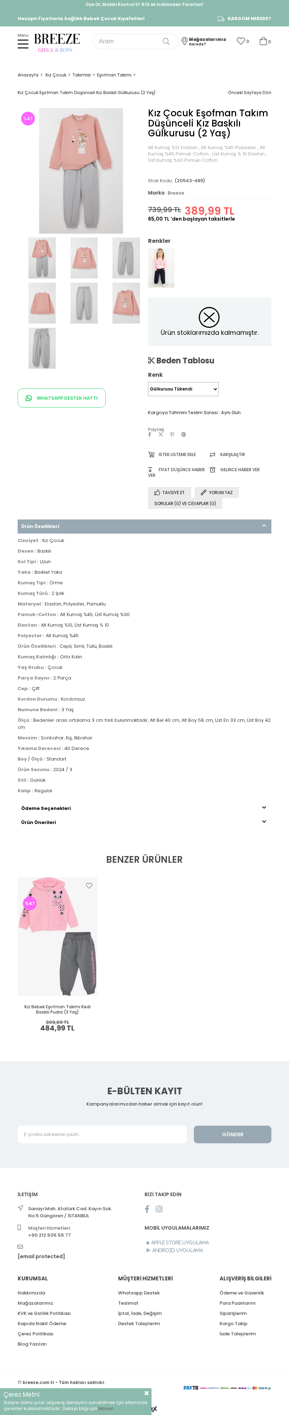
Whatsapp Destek (139, 1293)
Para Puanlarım (238, 1303)
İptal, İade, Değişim (140, 1313)
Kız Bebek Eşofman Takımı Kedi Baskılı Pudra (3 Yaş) (57, 1009)
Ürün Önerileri (38, 822)
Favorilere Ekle (89, 885)
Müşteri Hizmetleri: (49, 1231)
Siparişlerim (233, 1313)
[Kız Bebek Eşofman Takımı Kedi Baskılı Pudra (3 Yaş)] (58, 936)
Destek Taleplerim (139, 1323)
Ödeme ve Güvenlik (242, 1293)
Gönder (233, 1134)
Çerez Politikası (36, 1333)
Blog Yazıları (32, 1344)
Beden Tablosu (184, 360)
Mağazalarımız (35, 1303)
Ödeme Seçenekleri (46, 808)
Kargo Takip (233, 1323)
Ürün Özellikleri (40, 526)
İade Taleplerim (238, 1333)
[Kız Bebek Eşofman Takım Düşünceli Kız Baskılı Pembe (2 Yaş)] (161, 268)
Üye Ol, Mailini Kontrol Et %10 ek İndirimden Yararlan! (144, 4)
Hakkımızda (31, 1293)
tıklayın (106, 1408)
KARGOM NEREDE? (249, 19)
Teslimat (128, 1303)
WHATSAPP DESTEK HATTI (67, 398)
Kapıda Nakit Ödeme (42, 1323)
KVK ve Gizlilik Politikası (44, 1313)
